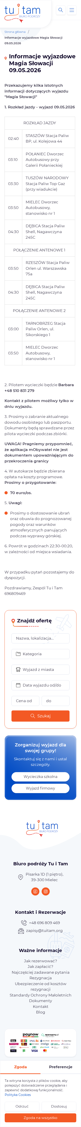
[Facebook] (35, 891)
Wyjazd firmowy (40, 788)
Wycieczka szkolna (40, 777)
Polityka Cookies (18, 1095)
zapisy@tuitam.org (44, 930)
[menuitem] (40, 961)
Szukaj (44, 716)
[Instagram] (46, 891)
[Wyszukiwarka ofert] (60, 10)
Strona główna (15, 32)
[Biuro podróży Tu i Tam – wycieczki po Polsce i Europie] (22, 10)
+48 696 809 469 (44, 923)
